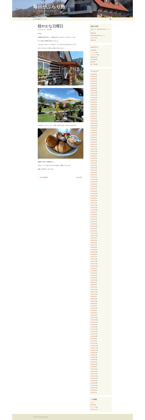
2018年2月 (93, 312)
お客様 (92, 50)
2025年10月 (93, 97)
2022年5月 (93, 193)
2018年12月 (93, 289)
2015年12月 (93, 373)
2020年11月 (93, 235)
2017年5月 (93, 334)
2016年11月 (93, 348)
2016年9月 (93, 352)
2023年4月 (93, 167)
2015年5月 (93, 390)
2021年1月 (93, 231)
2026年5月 (93, 81)
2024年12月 (93, 121)
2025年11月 (93, 95)
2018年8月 (93, 298)
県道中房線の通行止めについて (98, 35)
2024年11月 (93, 123)
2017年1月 (93, 343)
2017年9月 (93, 324)
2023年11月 (93, 151)
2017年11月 (93, 320)
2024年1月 (93, 146)
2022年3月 (93, 198)
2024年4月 (93, 139)
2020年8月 (93, 242)
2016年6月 (93, 359)
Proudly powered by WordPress (40, 417)
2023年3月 (93, 170)
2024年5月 (93, 137)
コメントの (94, 407)
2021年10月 (93, 210)
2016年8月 (93, 355)
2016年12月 (93, 345)
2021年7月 (93, 217)
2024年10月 (93, 125)
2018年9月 (93, 296)
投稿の (93, 404)
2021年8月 (93, 214)
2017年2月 (93, 341)
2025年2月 (93, 116)
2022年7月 (93, 188)
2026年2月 (93, 88)
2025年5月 (93, 109)
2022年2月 (93, 200)
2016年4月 (93, 364)
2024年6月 (93, 135)
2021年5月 (93, 221)
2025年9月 (93, 100)
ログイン (93, 402)
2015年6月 (93, 387)
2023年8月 (93, 158)
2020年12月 (93, 233)
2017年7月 (93, 329)
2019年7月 (93, 273)
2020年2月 (93, 256)
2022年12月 (93, 177)
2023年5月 (93, 165)
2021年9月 (93, 212)
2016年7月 (93, 357)
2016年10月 (93, 350)
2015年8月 (93, 383)
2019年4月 (93, 280)
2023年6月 (93, 163)
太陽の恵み (93, 40)
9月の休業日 (43, 177)
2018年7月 (93, 301)
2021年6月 (93, 219)
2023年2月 (93, 172)
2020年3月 (93, 254)
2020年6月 (93, 247)
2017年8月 (93, 327)
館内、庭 (93, 64)
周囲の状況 (93, 33)
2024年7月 (93, 132)
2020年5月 (93, 249)
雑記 (92, 62)
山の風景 (93, 59)
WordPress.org (94, 409)
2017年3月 (93, 338)
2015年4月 (93, 392)
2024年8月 (93, 130)
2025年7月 (93, 104)
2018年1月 (93, 315)
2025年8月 (93, 102)
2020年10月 (93, 238)
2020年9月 (93, 240)
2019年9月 (93, 268)
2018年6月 (93, 303)
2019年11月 (93, 263)
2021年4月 (93, 224)
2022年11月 (93, 179)
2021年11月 (93, 207)
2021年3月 (93, 226)
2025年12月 (93, 93)
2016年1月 (93, 371)
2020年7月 (93, 245)
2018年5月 (93, 305)
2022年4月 (93, 195)
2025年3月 (93, 114)
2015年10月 (93, 378)
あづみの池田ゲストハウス (40, 19)
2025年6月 (93, 107)
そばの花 (79, 177)
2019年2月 (93, 284)
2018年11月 (93, 291)
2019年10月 (93, 266)
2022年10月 (93, 181)
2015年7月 (93, 385)
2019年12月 (93, 261)
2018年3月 (93, 310)
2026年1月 (93, 90)
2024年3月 (93, 142)
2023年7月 (93, 160)
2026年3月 (93, 86)
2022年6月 (93, 191)
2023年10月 (93, 153)
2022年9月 (93, 184)
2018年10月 (93, 294)
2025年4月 (93, 111)
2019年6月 (93, 275)
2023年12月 (93, 149)
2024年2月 (93, 144)
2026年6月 (93, 78)
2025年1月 (93, 118)
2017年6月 (93, 331)
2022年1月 (93, 203)
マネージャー (94, 54)
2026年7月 (93, 76)
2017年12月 (93, 317)
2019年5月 (93, 277)
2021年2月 (93, 228)
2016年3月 (93, 366)
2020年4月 (93, 252)
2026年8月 (93, 74)
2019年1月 (93, 287)
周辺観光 (50, 29)
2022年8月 (93, 186)
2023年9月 (93, 156)
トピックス (93, 52)
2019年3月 (93, 282)
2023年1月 (93, 174)
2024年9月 (93, 128)
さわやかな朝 (94, 37)
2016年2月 (93, 369)
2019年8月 (93, 270)
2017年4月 (93, 336)
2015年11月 (93, 376)
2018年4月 (93, 308)
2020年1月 (93, 259)
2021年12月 (93, 205)
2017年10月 (93, 322)
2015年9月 (93, 380)
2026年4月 (93, 83)
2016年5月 (93, 362)
